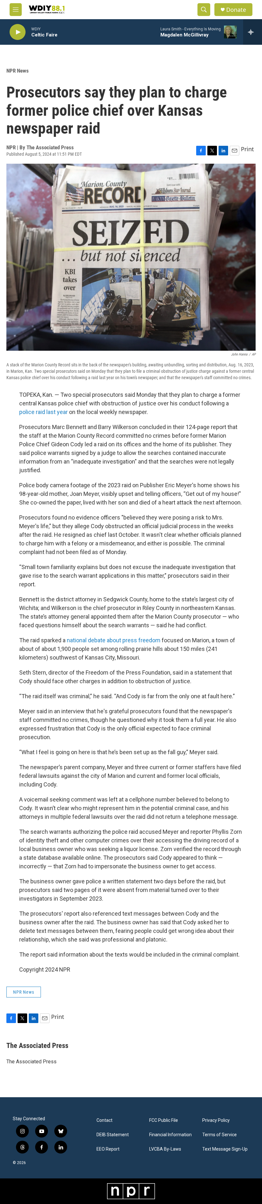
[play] (17, 32)
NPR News (17, 70)
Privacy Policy (216, 1120)
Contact (104, 1120)
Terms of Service (219, 1134)
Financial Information (170, 1134)
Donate (236, 9)
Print (247, 149)
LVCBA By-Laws (165, 1149)
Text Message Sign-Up (225, 1149)
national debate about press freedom (113, 640)
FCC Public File (163, 1120)
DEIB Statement (112, 1134)
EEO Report (107, 1149)
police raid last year (43, 412)
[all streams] (252, 32)
